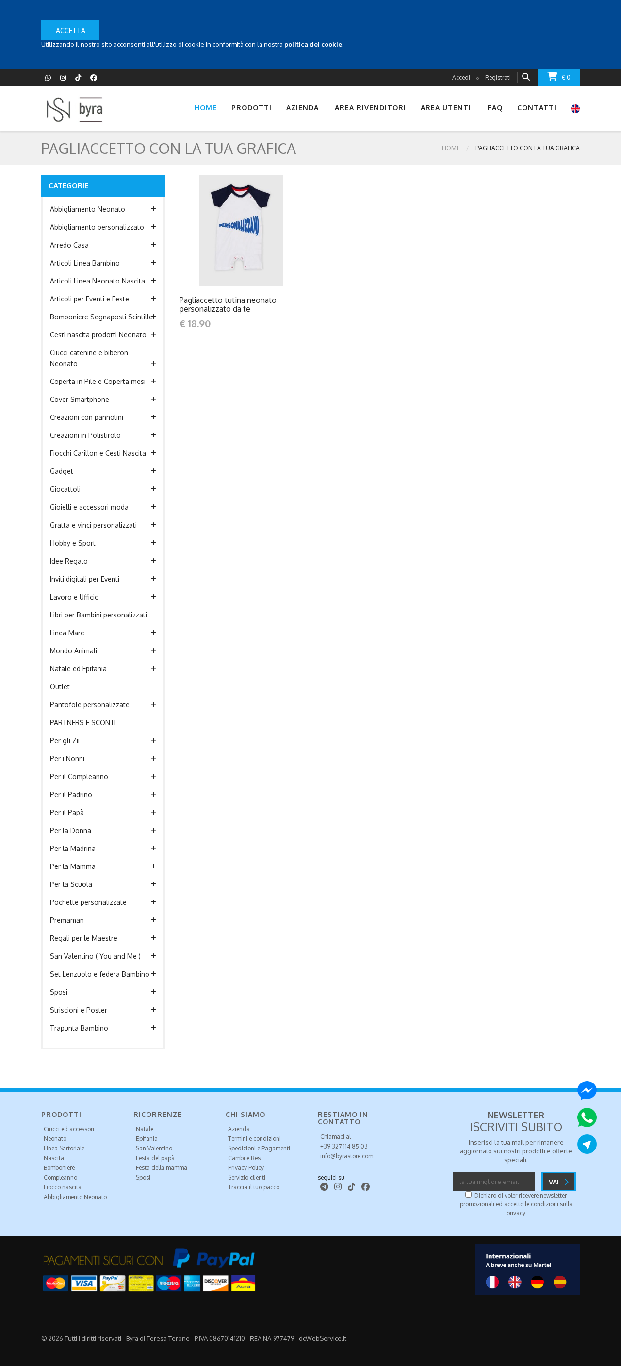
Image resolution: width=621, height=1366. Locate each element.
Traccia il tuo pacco (253, 1187)
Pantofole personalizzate (90, 704)
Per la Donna (70, 830)
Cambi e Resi (245, 1158)
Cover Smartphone (79, 399)
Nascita (54, 1158)
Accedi (461, 77)
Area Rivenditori (370, 107)
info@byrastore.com (346, 1156)
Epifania (147, 1138)
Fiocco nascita (63, 1187)
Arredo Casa (69, 245)
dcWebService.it (322, 1338)
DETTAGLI (220, 230)
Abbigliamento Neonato (87, 209)
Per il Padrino (71, 794)
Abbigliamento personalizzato (97, 227)
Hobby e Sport (73, 543)
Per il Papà (67, 812)
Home (206, 107)
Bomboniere (59, 1167)
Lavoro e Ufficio (74, 597)
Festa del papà (155, 1158)
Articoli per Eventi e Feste (89, 299)
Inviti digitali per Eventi (84, 579)
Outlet (60, 687)
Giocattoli (65, 489)
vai (555, 1182)
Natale (144, 1129)
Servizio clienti (246, 1177)
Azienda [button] (302, 107)
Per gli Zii (65, 740)
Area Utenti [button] (446, 107)
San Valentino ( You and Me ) (95, 956)
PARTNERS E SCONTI (83, 722)
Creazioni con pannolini (86, 417)
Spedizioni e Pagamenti (259, 1148)
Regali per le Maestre (83, 938)
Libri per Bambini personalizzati (98, 615)
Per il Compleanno (79, 776)
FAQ (495, 107)
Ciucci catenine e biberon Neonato (89, 358)
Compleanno (60, 1177)
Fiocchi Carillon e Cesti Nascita (98, 453)
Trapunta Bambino (79, 1028)
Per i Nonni (67, 758)
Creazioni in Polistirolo (85, 435)
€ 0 (566, 77)
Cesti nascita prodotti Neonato (98, 335)
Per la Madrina (73, 848)
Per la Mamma (73, 866)
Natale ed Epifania (78, 669)
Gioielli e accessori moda (89, 507)
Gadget (61, 471)
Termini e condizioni (254, 1138)
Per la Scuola (71, 884)
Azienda (239, 1129)
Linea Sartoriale (64, 1148)
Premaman (67, 920)
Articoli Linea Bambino (85, 263)
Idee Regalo (69, 561)
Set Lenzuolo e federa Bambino (99, 974)
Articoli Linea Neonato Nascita (97, 281)
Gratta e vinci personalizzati (93, 525)
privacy (516, 1212)
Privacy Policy (246, 1167)
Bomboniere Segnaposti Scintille (101, 317)
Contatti (536, 107)
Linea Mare (67, 633)
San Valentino (154, 1148)
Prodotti (251, 107)
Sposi (58, 992)
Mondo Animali (73, 651)
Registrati (498, 77)
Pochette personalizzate (88, 902)
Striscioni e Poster (78, 1010)
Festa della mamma (161, 1167)
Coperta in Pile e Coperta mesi (98, 381)
